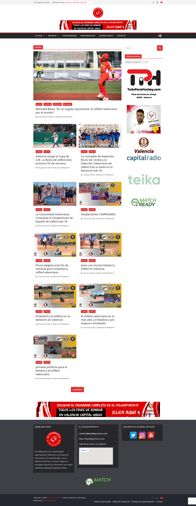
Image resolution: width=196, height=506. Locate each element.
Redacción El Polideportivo (64, 117)
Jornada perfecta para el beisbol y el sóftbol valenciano (51, 370)
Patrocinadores (69, 36)
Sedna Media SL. (49, 500)
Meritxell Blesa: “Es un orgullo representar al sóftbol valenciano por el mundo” (76, 110)
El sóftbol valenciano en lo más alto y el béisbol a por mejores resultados (98, 319)
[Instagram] (142, 435)
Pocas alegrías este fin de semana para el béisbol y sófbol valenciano (52, 268)
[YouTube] (151, 435)
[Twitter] (133, 435)
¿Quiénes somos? (106, 36)
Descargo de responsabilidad (142, 501)
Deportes (52, 36)
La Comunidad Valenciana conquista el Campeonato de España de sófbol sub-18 (54, 217)
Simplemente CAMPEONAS (98, 214)
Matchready (67, 104)
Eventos (46, 151)
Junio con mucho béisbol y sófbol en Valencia (98, 267)
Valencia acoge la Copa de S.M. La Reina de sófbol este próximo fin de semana (54, 159)
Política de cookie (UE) (121, 501)
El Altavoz (47, 104)
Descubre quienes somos (55, 468)
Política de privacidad (102, 501)
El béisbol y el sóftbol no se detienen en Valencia (53, 318)
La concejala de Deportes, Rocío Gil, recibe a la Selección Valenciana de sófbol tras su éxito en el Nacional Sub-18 (97, 163)
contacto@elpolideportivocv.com (93, 433)
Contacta (159, 501)
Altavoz (38, 36)
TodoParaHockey (87, 36)
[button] (43, 35)
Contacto (121, 36)
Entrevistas (57, 104)
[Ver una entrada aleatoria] (160, 35)
